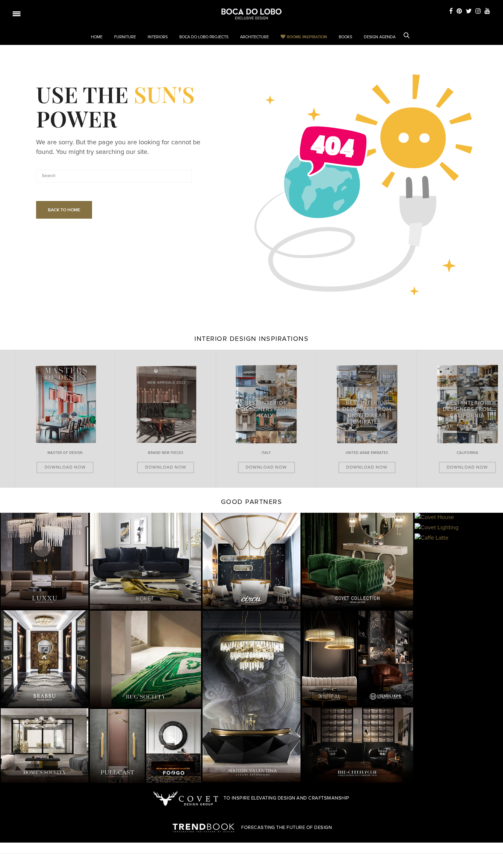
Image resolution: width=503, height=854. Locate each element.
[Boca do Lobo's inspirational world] (251, 14)
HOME (96, 37)
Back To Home (64, 209)
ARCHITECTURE (254, 37)
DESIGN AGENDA (379, 37)
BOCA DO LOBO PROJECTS (203, 37)
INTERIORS (158, 37)
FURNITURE (125, 37)
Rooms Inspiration (307, 37)
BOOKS (345, 37)
